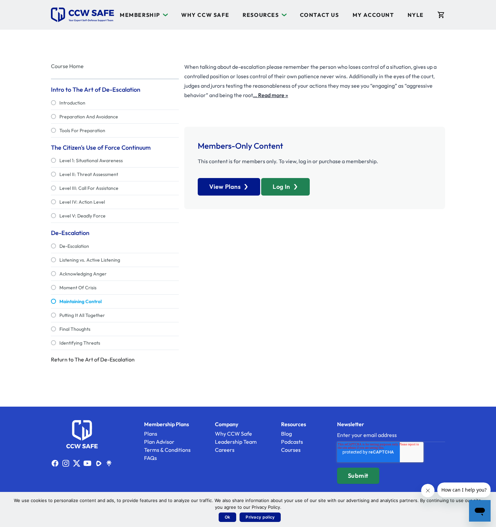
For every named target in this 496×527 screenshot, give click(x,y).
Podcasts (292, 441)
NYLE (416, 14)
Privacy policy (260, 517)
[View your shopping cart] (441, 15)
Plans (150, 433)
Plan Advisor (159, 441)
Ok (227, 517)
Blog (286, 433)
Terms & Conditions (167, 449)
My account (373, 14)
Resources (261, 14)
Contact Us (319, 14)
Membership (140, 14)
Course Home (67, 66)
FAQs (150, 458)
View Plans (225, 187)
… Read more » (270, 95)
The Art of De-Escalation (105, 359)
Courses (291, 449)
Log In (281, 187)
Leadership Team (236, 441)
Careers (225, 449)
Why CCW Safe (205, 14)
